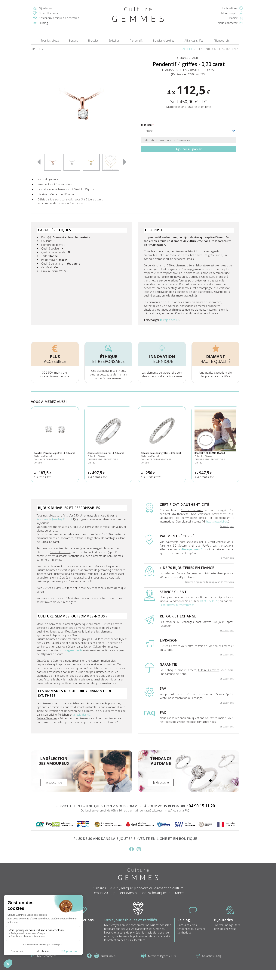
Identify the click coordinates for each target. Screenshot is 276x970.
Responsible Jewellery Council (54, 519)
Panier (233, 18)
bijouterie (191, 106)
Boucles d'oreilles (163, 40)
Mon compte (229, 13)
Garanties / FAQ (211, 956)
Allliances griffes (194, 40)
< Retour (37, 49)
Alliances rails (222, 40)
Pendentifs (136, 40)
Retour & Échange (146, 825)
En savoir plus (227, 526)
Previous (39, 161)
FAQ (187, 810)
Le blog (43, 23)
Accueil (187, 49)
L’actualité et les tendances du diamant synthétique (191, 928)
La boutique (230, 8)
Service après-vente (190, 824)
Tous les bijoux (50, 40)
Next (125, 161)
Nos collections (48, 13)
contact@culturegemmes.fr (177, 605)
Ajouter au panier (189, 149)
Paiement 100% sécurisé (67, 824)
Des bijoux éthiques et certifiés (58, 18)
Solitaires (114, 40)
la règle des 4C (169, 320)
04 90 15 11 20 (209, 601)
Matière (146, 125)
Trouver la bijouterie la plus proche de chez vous (209, 582)
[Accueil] (138, 14)
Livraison (142, 823)
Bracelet (93, 40)
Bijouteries (45, 8)
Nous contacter (228, 23)
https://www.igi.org (217, 521)
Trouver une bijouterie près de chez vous (227, 927)
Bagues (73, 40)
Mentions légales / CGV (162, 956)
